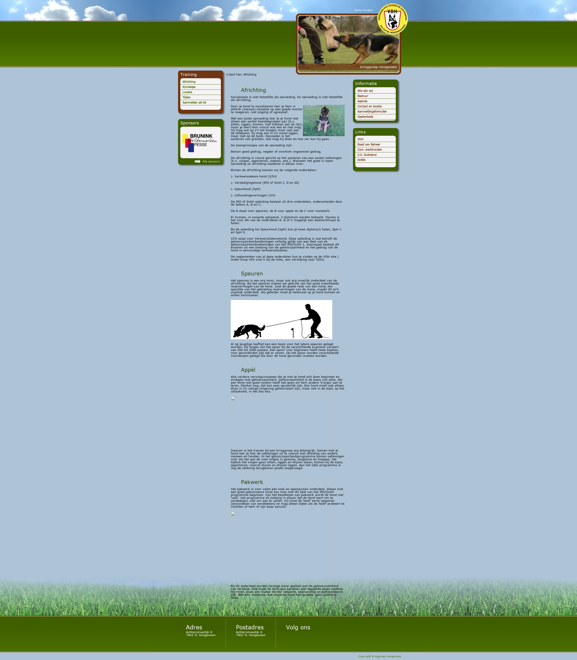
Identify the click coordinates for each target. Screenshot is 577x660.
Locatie (187, 92)
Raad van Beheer (368, 144)
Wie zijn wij (365, 90)
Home (358, 10)
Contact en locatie (369, 106)
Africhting (189, 81)
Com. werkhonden (369, 149)
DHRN (361, 160)
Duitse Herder (239, 41)
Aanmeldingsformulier (372, 111)
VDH (360, 139)
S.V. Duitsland (366, 154)
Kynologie (189, 87)
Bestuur (362, 96)
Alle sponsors (211, 161)
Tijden (187, 97)
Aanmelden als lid (194, 102)
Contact (368, 10)
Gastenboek (365, 116)
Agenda (362, 101)
